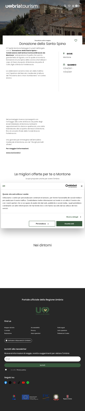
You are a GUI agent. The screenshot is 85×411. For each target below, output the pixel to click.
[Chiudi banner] (81, 186)
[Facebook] (5, 382)
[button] (78, 6)
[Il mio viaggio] (69, 6)
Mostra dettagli (72, 217)
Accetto (18, 370)
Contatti (7, 330)
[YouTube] (23, 382)
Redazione (8, 333)
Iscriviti (42, 365)
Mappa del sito (9, 328)
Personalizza (41, 224)
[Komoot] (27, 382)
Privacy (33, 330)
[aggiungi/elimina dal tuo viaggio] (19, 253)
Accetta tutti (69, 224)
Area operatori (35, 333)
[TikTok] (19, 382)
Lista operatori (62, 330)
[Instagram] (14, 382)
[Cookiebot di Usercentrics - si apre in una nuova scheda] (67, 186)
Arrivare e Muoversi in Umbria (19, 340)
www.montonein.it (13, 153)
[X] (10, 382)
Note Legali (61, 328)
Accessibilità (35, 328)
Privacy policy (21, 370)
